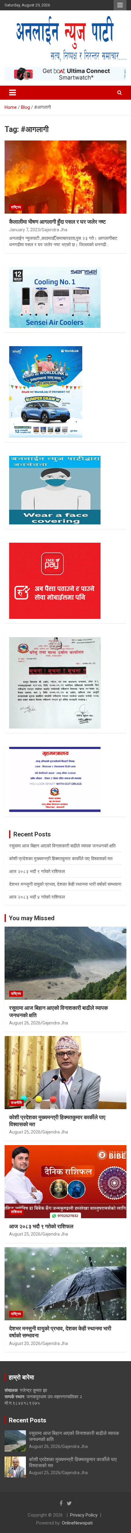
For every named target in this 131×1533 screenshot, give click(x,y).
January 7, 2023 (24, 229)
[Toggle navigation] (12, 93)
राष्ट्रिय (16, 207)
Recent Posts (27, 1420)
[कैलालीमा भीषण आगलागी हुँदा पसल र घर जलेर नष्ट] (65, 177)
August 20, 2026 (25, 1343)
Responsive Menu (120, 5)
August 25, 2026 (25, 1132)
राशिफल (16, 1212)
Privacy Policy (83, 1515)
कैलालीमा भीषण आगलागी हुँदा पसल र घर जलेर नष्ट (57, 221)
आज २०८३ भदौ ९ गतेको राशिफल (37, 871)
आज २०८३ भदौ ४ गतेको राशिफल (37, 897)
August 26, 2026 (25, 1022)
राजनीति (16, 1103)
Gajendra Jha (54, 229)
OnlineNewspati (77, 1523)
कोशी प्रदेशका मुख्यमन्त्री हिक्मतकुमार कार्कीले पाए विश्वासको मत (60, 858)
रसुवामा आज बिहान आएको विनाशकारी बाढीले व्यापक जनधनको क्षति (62, 846)
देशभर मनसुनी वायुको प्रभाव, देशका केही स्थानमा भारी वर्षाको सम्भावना (65, 884)
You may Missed (32, 918)
